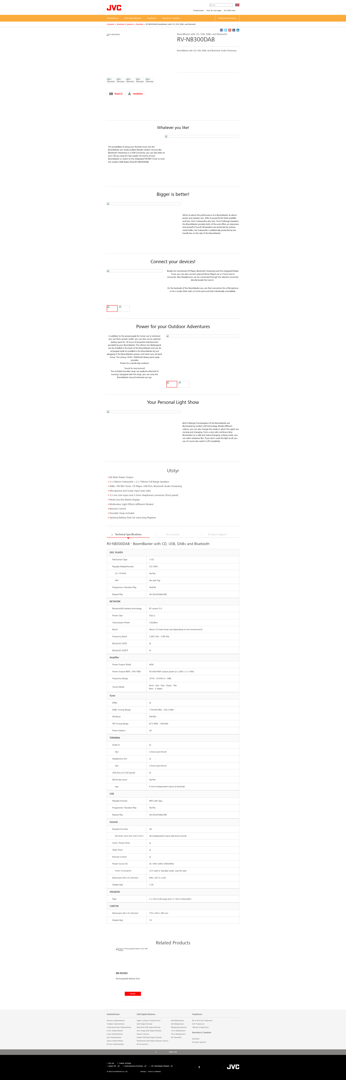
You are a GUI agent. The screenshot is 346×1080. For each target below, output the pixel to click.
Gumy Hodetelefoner (115, 1034)
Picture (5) (118, 93)
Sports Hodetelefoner (115, 1041)
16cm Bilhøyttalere (178, 1034)
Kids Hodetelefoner (114, 1037)
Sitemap (143, 1071)
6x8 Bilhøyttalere (177, 1024)
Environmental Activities (133, 1066)
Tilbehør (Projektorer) (200, 1027)
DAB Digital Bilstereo (146, 1014)
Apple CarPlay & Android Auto (148, 1021)
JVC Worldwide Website (160, 1066)
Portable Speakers (199, 1042)
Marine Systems (143, 1034)
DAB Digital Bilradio (144, 1024)
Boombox (139, 24)
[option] (133, 976)
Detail (132, 993)
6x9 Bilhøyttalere (177, 1021)
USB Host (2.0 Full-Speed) (123, 772)
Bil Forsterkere (142, 1044)
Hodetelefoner (113, 1014)
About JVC (112, 1066)
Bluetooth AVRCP (120, 650)
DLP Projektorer (198, 1024)
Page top (173, 1052)
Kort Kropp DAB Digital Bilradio (149, 1031)
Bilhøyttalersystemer (179, 1027)
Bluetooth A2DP (119, 643)
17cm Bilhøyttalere (178, 1031)
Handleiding (138, 93)
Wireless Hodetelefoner (116, 1021)
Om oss (111, 1063)
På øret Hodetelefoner (115, 1044)
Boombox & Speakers (125, 24)
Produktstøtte (198, 10)
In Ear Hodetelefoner (115, 1031)
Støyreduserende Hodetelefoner (119, 1027)
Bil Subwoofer (176, 1037)
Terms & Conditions (154, 1071)
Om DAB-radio (229, 10)
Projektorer (197, 1014)
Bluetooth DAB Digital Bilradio (148, 1027)
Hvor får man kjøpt (214, 10)
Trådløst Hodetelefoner (116, 1024)
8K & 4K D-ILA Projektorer (202, 1021)
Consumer (110, 24)
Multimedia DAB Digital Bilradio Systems (152, 1041)
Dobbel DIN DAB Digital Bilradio (149, 1037)
